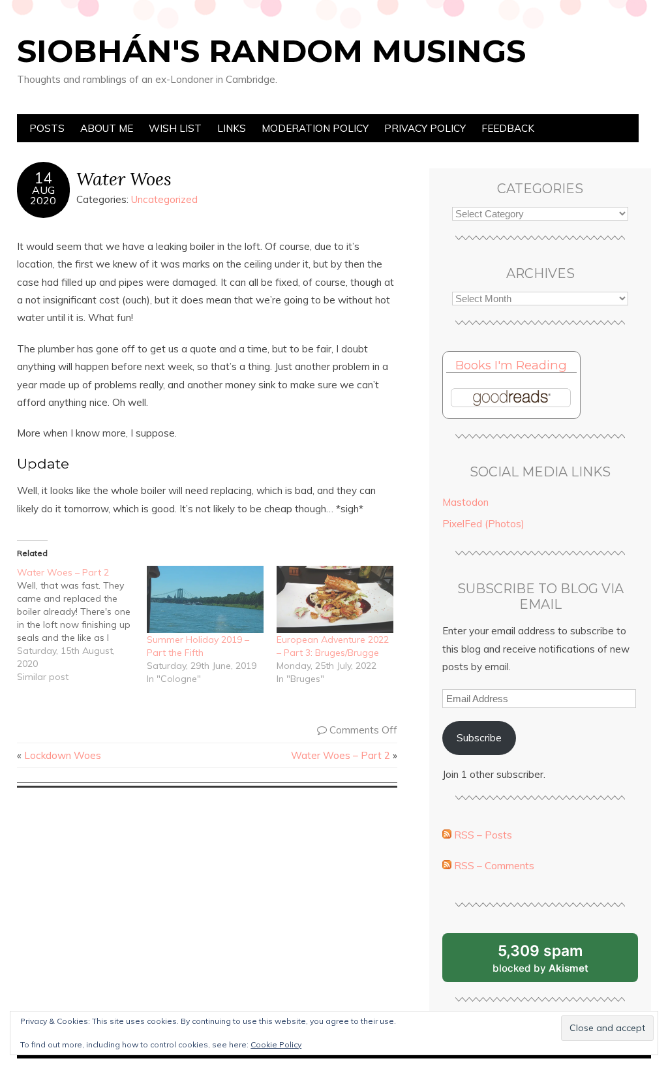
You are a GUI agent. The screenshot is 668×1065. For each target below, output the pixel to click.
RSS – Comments (492, 865)
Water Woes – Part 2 (340, 755)
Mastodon (465, 502)
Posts (47, 128)
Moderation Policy (315, 128)
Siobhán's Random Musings (271, 51)
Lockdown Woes (62, 755)
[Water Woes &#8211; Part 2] (82, 624)
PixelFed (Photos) (483, 523)
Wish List (175, 128)
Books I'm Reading (511, 365)
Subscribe (479, 738)
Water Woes (124, 178)
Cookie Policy (275, 1044)
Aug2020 (43, 195)
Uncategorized (164, 199)
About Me (106, 128)
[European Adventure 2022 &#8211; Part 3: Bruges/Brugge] (335, 599)
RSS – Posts (481, 835)
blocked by (556, 962)
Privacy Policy (425, 128)
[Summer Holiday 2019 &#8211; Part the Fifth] (205, 599)
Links (231, 128)
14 (43, 178)
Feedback (507, 128)
